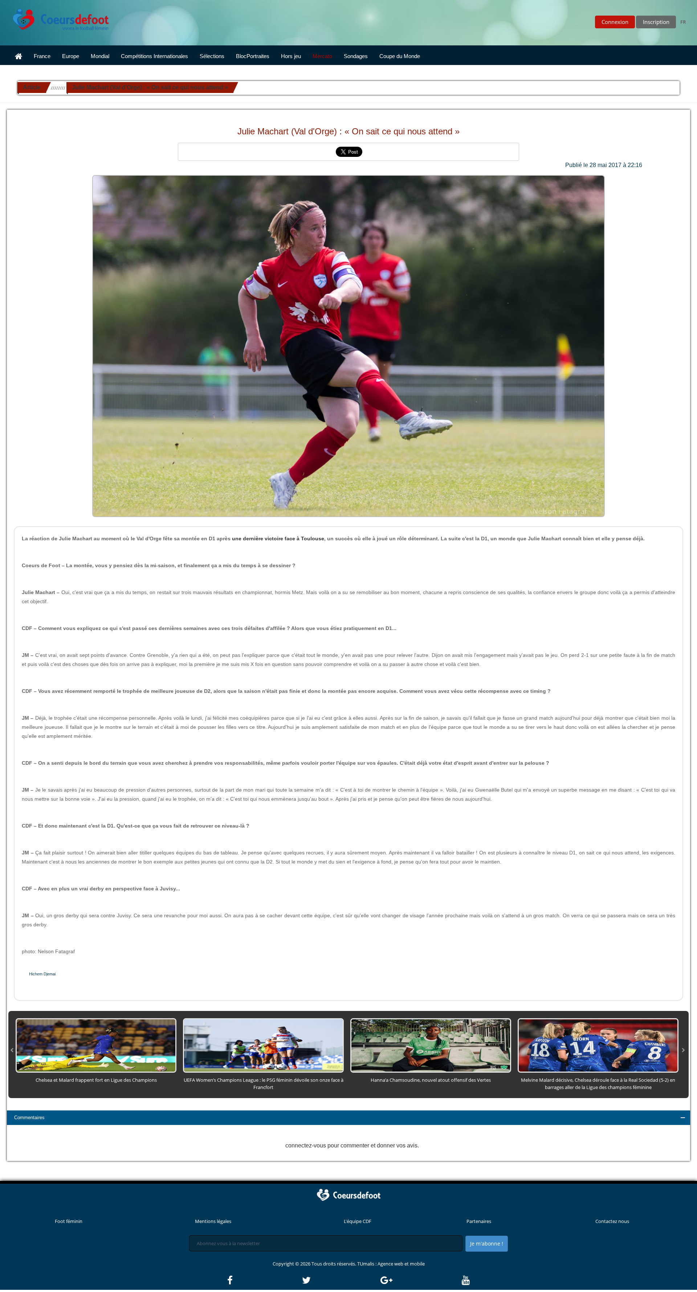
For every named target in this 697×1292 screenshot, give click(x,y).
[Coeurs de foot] (55, 17)
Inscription (656, 21)
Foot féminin (68, 1221)
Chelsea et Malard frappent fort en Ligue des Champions (96, 1080)
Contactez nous (612, 1221)
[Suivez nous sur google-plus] (420, 1280)
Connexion (615, 21)
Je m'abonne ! (486, 1243)
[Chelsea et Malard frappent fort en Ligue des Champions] (96, 1045)
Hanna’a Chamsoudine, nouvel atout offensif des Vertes (431, 1080)
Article (32, 87)
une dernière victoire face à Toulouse (278, 538)
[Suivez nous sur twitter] (340, 1280)
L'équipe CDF (357, 1221)
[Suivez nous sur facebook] (264, 1280)
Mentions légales (213, 1221)
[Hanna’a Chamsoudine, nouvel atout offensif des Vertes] (430, 1045)
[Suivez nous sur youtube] (466, 1280)
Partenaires (478, 1221)
